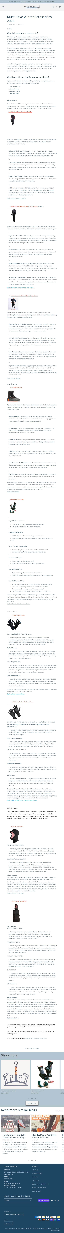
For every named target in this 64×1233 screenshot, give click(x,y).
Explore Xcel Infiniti (13, 1018)
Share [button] (10, 29)
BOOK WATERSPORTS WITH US (40, 1184)
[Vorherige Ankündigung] (3, 1)
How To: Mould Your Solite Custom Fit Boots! (44, 1136)
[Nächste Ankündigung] (61, 1)
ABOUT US (35, 1170)
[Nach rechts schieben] (35, 1098)
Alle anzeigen (32, 1103)
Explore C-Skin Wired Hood (15, 893)
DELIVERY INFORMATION (39, 1187)
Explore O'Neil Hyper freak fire (16, 198)
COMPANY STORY (37, 1173)
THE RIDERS (35, 1180)
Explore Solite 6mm (13, 491)
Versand (58, 1228)
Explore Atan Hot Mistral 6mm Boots (18, 604)
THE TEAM (35, 1177)
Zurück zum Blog (33, 1048)
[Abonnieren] (30, 1200)
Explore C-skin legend (14, 378)
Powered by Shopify (26, 1228)
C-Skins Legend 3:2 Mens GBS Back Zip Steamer (24, 295)
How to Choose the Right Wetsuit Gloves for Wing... (14, 1136)
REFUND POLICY (36, 1191)
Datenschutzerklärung (46, 1228)
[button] (3, 7)
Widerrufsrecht (36, 1228)
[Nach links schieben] (28, 1098)
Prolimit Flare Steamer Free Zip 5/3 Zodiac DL (24, 206)
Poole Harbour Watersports (15, 1228)
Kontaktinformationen (55, 1230)
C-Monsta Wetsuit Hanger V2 (8, 1091)
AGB (54, 1228)
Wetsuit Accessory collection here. (36, 1038)
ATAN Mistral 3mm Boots (37, 1091)
